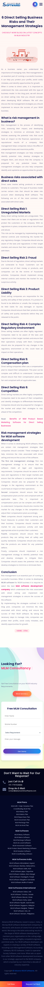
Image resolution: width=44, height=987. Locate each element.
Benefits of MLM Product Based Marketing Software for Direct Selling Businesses (22, 422)
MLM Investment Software (22, 846)
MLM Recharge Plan (22, 823)
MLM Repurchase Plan (22, 817)
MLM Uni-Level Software (22, 843)
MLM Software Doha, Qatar (22, 900)
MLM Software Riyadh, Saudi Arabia (22, 903)
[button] (40, 4)
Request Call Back (33, 984)
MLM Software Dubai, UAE (22, 892)
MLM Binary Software (22, 835)
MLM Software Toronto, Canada (22, 894)
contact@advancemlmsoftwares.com (22, 791)
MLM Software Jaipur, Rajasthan (22, 871)
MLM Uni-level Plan (22, 825)
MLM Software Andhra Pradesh (22, 882)
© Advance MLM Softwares (23, 970)
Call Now (11, 984)
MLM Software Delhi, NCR (22, 869)
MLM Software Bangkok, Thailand (22, 908)
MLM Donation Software (22, 851)
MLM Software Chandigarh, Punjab (22, 877)
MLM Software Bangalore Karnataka (22, 880)
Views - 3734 (22, 631)
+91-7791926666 (15, 785)
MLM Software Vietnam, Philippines (22, 914)
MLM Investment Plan (22, 820)
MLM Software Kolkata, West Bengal (22, 874)
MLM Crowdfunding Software (22, 854)
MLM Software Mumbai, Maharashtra (22, 866)
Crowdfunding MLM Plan (22, 809)
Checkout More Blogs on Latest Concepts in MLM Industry (22, 34)
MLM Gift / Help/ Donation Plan (22, 806)
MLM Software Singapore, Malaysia (22, 905)
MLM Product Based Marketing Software (22, 848)
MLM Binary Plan (22, 811)
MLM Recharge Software (22, 840)
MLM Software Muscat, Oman (22, 897)
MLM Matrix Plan (22, 814)
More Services (21, 694)
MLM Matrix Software (22, 837)
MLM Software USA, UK (22, 911)
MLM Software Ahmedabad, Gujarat (22, 863)
